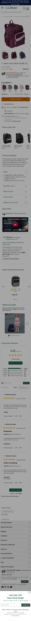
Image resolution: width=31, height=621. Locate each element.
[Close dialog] (29, 592)
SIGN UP (26, 605)
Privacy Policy (15, 615)
